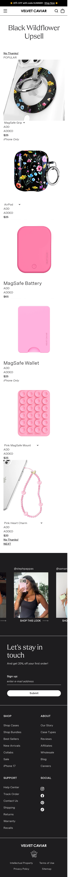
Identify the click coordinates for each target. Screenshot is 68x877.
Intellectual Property (21, 863)
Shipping (9, 807)
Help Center (11, 787)
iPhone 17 (9, 766)
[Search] (56, 11)
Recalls (8, 827)
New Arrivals (11, 745)
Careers (46, 766)
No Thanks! (10, 53)
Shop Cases (11, 725)
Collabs (8, 752)
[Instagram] (53, 788)
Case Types (48, 732)
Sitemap (46, 868)
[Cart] (63, 11)
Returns (8, 814)
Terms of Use (46, 863)
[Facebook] (53, 795)
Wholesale (47, 752)
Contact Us (10, 800)
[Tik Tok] (53, 809)
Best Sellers (11, 739)
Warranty (9, 821)
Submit (34, 693)
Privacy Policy (21, 868)
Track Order (11, 794)
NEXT (7, 543)
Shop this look (19, 621)
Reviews (46, 739)
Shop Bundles (12, 732)
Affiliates (46, 745)
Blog (44, 759)
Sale (6, 759)
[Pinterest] (53, 802)
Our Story (47, 725)
